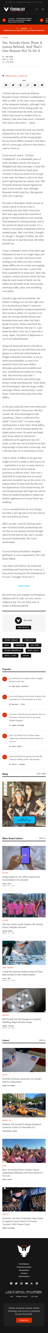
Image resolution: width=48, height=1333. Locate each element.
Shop (5, 773)
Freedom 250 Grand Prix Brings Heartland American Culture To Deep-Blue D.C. (21, 1126)
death (7, 645)
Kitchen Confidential (13, 650)
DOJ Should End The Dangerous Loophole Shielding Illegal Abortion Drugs (21, 1020)
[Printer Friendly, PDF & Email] (42, 85)
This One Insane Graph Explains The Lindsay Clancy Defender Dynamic (22, 926)
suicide (26, 656)
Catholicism (29, 640)
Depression (20, 645)
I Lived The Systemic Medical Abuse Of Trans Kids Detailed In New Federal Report (22, 973)
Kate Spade (35, 645)
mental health (33, 650)
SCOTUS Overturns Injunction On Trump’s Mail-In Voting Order (21, 1080)
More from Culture (12, 838)
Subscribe (24, 1320)
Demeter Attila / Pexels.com (16, 75)
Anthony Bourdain (11, 640)
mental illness (10, 656)
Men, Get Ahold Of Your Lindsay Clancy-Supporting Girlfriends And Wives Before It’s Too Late (22, 1173)
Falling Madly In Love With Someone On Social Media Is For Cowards (21, 878)
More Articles (23, 627)
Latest (5, 1040)
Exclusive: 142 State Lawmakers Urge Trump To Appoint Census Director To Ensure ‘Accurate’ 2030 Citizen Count (22, 1221)
